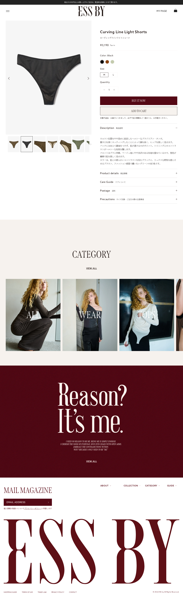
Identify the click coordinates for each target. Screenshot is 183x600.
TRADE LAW (42, 592)
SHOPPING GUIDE (10, 592)
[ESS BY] (91, 11)
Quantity (105, 82)
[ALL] (33, 349)
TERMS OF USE (27, 592)
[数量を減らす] (103, 90)
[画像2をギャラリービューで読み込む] (49, 78)
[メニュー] (8, 11)
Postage (107, 190)
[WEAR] (89, 349)
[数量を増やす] (115, 90)
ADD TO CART (138, 111)
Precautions (122, 199)
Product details (113, 173)
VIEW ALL (91, 268)
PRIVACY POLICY (57, 592)
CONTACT (73, 592)
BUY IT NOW (139, 101)
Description (111, 127)
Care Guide (113, 181)
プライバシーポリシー (32, 508)
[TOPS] (146, 349)
